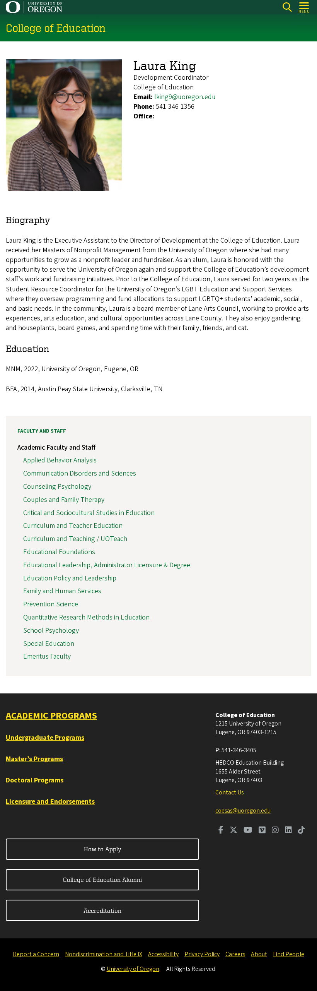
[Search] (287, 7)
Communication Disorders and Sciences (79, 473)
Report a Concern (36, 954)
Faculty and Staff (41, 431)
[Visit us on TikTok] (301, 831)
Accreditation (102, 910)
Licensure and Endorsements (50, 801)
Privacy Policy (202, 954)
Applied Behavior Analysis (60, 460)
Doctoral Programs (34, 780)
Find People (288, 954)
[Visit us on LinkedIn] (288, 831)
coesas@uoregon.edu (243, 810)
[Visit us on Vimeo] (262, 831)
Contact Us (229, 792)
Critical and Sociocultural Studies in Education (89, 513)
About (259, 954)
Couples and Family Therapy (63, 500)
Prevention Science (50, 604)
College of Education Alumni (102, 879)
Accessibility (163, 954)
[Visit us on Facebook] (221, 831)
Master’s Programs (34, 759)
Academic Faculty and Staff (56, 447)
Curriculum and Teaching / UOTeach (75, 539)
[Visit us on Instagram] (275, 831)
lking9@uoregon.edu (185, 97)
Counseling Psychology (57, 486)
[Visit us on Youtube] (248, 831)
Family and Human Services (62, 591)
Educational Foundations (59, 552)
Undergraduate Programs (45, 738)
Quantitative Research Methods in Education (86, 617)
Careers (235, 954)
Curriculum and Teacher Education (73, 526)
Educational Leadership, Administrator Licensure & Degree (106, 565)
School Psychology (51, 630)
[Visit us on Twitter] (233, 831)
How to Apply (102, 849)
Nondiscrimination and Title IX (103, 954)
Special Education (48, 644)
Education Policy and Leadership (69, 578)
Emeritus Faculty (47, 656)
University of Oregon (133, 969)
